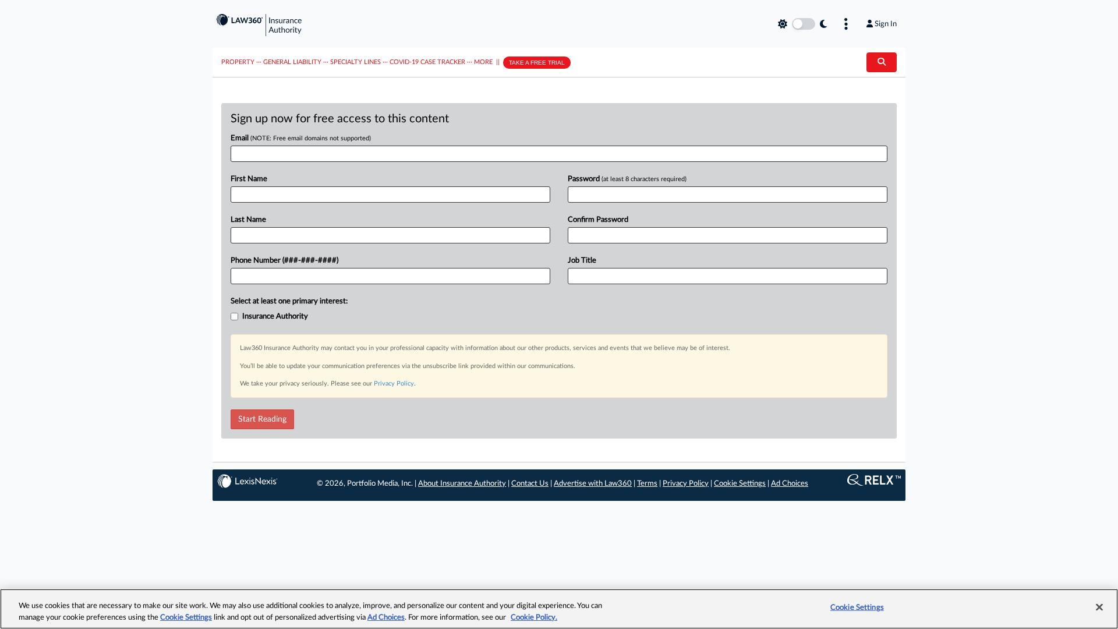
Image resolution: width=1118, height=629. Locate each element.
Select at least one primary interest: (289, 301)
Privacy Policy (394, 383)
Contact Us (530, 483)
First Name (249, 179)
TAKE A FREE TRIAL (537, 62)
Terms (647, 483)
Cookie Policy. (534, 617)
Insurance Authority (275, 316)
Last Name (248, 220)
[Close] (1099, 607)
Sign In (886, 23)
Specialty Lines (355, 62)
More (483, 62)
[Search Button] (881, 62)
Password (627, 179)
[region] (559, 609)
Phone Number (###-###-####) (284, 260)
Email (301, 138)
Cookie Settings (740, 483)
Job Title (582, 260)
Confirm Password (598, 220)
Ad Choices (789, 483)
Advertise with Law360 (593, 483)
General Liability (292, 62)
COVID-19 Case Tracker (427, 62)
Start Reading (262, 419)
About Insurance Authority (462, 483)
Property (237, 62)
